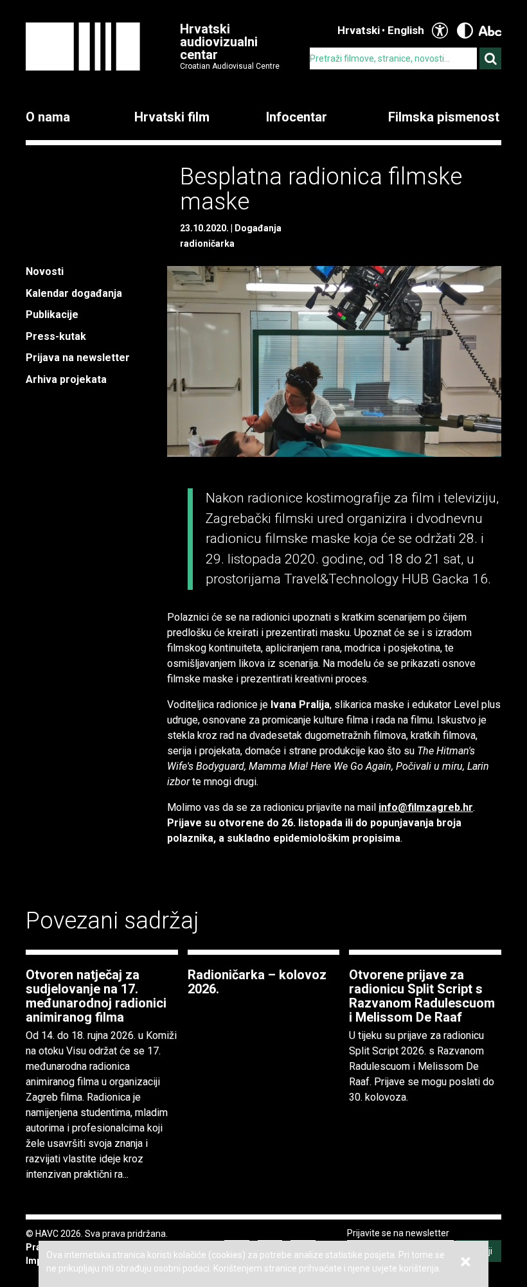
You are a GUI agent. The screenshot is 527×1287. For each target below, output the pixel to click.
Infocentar (296, 117)
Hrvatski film (172, 117)
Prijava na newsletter (78, 357)
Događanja (258, 228)
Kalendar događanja (74, 293)
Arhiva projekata (66, 379)
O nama (48, 117)
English (406, 30)
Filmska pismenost (443, 117)
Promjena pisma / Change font (490, 30)
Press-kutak (56, 336)
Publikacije (52, 314)
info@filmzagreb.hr (426, 807)
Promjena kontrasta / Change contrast (465, 30)
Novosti (45, 271)
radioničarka (207, 243)
